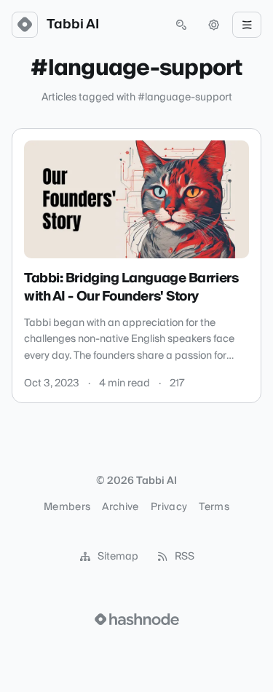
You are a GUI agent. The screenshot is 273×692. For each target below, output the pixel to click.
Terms (214, 507)
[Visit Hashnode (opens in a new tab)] (137, 619)
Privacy (169, 507)
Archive (120, 507)
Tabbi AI (73, 25)
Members (67, 507)
